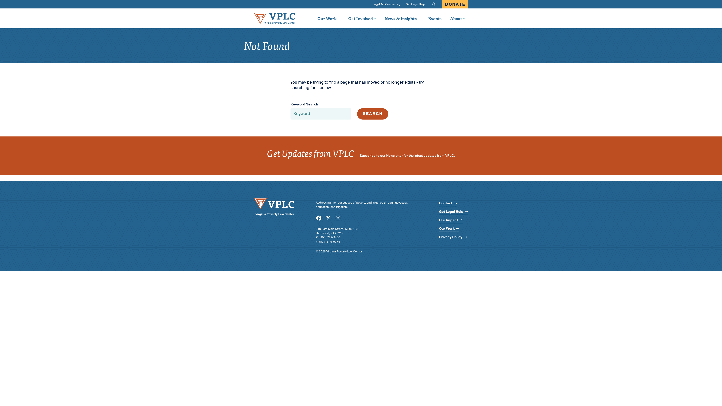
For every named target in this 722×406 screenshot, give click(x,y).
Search (373, 113)
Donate (455, 4)
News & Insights (401, 18)
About (456, 18)
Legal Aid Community (386, 4)
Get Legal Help (415, 4)
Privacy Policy (450, 237)
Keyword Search (304, 104)
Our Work (327, 18)
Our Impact (448, 220)
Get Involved (360, 18)
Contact (445, 203)
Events (434, 18)
